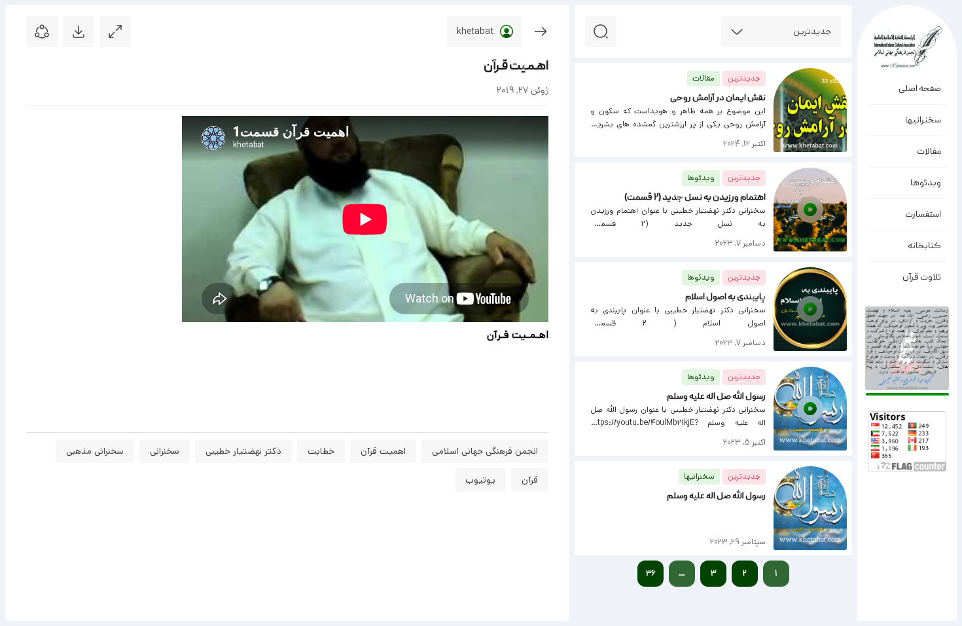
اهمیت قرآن (383, 451)
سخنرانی (164, 451)
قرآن (530, 480)
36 (651, 573)
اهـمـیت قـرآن (516, 67)
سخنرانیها (923, 120)
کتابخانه (924, 246)
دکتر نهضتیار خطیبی (243, 451)
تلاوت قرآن (921, 277)
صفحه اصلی (920, 89)
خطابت (321, 451)
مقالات (929, 151)
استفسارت (923, 214)
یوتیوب (480, 480)
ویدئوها (925, 183)
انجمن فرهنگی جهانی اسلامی (485, 451)
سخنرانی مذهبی (95, 451)
